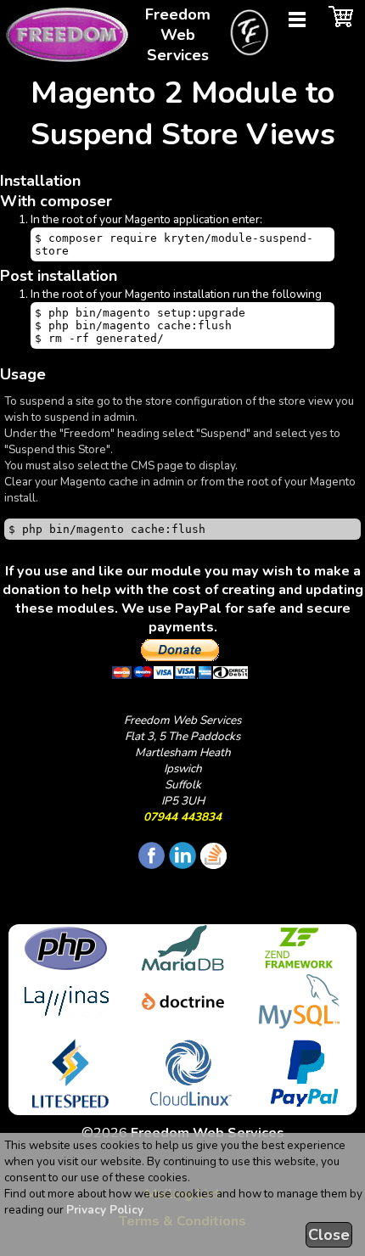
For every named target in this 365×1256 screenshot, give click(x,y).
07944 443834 (182, 817)
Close (329, 1235)
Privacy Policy (104, 1210)
